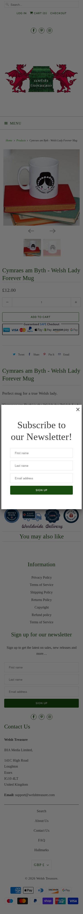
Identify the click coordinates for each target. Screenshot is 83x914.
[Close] (75, 411)
